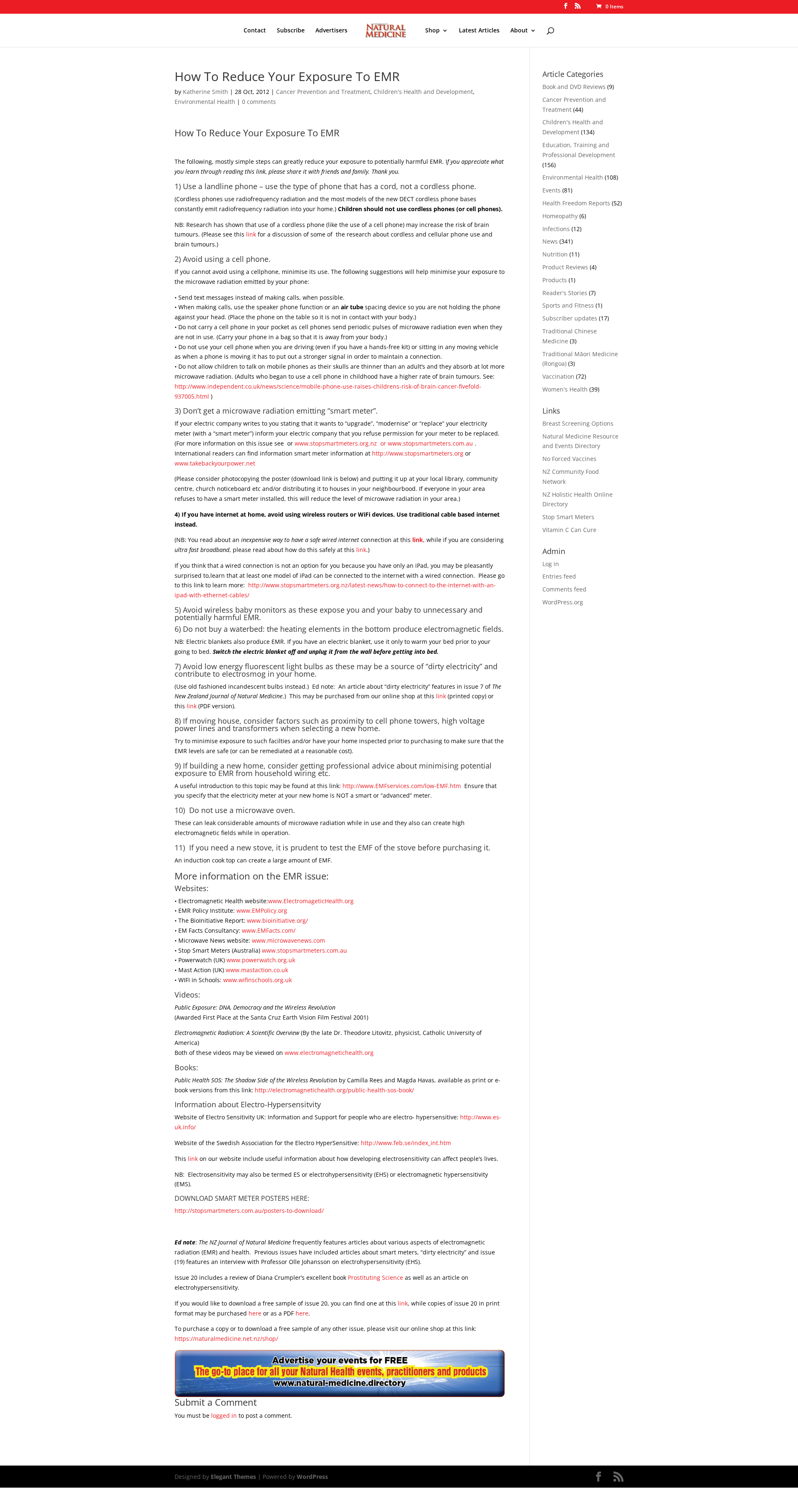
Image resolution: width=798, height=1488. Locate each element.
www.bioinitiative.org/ (277, 920)
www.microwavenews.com (288, 940)
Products (554, 280)
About (519, 30)
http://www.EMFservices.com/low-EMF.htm (401, 786)
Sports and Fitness (568, 305)
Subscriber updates (569, 318)
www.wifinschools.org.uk (257, 980)
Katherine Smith (205, 92)
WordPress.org (562, 602)
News (550, 241)
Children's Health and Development (423, 92)
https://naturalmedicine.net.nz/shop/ (226, 1339)
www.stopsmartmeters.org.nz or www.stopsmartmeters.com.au (385, 443)
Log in (550, 564)
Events (551, 190)
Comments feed (564, 589)
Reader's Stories (564, 293)
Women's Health (565, 389)
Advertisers (331, 30)
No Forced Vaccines (569, 459)
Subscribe (291, 30)
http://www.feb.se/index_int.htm (406, 1143)
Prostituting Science (375, 1277)
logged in (224, 1415)
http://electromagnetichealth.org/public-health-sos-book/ (334, 1090)
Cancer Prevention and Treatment (323, 92)
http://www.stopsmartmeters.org (417, 453)
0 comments (259, 102)
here (255, 1313)
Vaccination (558, 376)
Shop (432, 30)
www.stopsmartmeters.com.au (304, 950)
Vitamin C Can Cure (569, 530)
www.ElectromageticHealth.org (311, 901)
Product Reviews (565, 267)
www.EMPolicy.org (261, 910)
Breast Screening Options (577, 423)
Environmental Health (205, 102)
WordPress (312, 1477)
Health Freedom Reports (576, 203)
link (251, 234)
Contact (255, 30)
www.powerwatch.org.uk (261, 960)
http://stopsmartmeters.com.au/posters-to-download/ (249, 1211)
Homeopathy (560, 216)
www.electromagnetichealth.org (329, 1053)
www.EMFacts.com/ (269, 930)
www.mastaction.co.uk (257, 970)
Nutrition (555, 254)
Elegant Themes (233, 1477)
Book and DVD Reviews (574, 87)
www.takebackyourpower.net (215, 463)
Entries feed (559, 576)
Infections (556, 229)
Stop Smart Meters (568, 517)
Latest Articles (479, 30)
